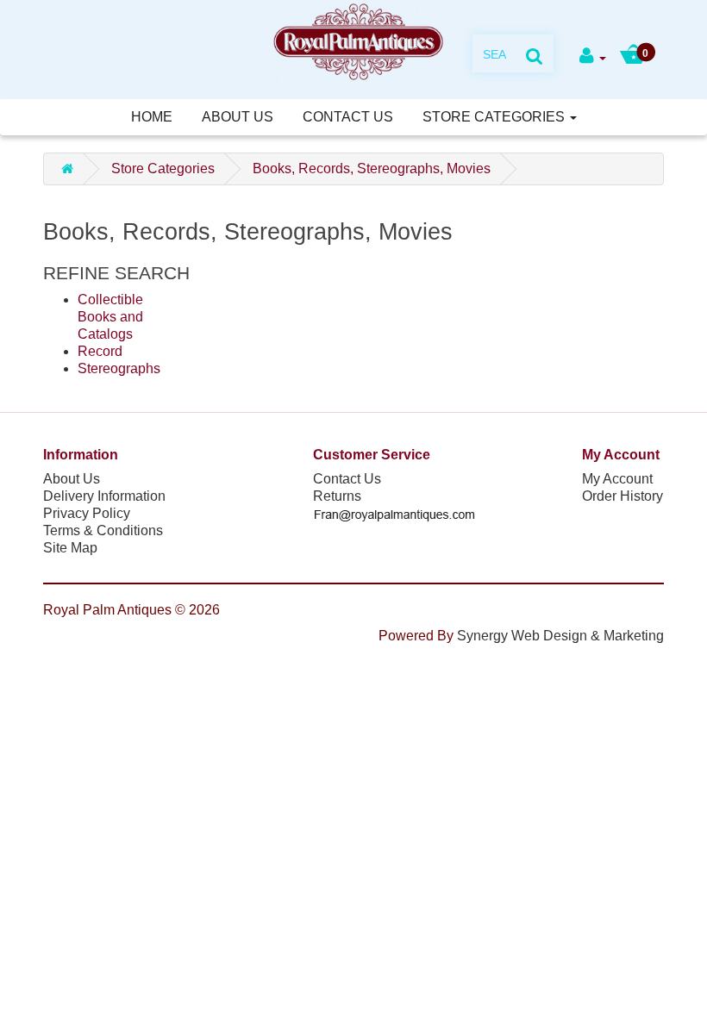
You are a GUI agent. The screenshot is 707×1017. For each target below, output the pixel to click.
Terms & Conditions (103, 530)
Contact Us (348, 116)
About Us (237, 116)
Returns (337, 496)
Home (151, 116)
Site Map (70, 547)
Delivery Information (104, 496)
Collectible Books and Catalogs (110, 316)
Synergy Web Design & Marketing (560, 635)
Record (100, 351)
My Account (617, 478)
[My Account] (592, 57)
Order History (622, 496)
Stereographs (119, 368)
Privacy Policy (86, 513)
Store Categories (495, 116)
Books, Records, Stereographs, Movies (372, 168)
